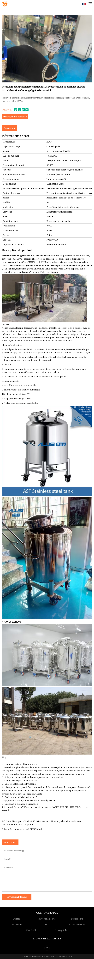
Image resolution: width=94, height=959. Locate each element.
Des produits (77, 919)
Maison (16, 919)
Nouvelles (17, 924)
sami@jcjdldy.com (66, 956)
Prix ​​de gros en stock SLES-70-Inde (26, 829)
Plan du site (32, 930)
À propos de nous (47, 919)
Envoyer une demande (16, 116)
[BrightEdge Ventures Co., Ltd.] (5, 3)
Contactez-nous (77, 924)
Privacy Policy (62, 930)
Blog (47, 924)
